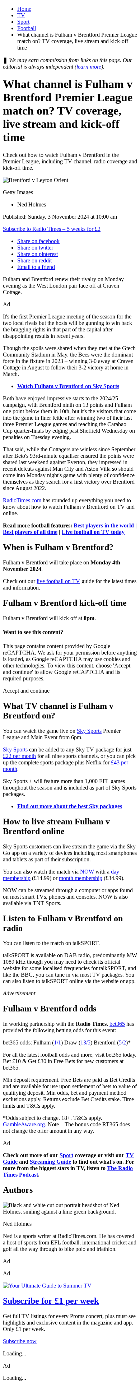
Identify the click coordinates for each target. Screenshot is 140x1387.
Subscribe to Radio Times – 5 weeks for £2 (52, 229)
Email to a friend (36, 267)
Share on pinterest (37, 254)
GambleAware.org (24, 1124)
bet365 (117, 1024)
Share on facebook (38, 241)
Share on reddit (34, 260)
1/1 (57, 1042)
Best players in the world (104, 525)
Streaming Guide (50, 1162)
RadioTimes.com (22, 500)
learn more (88, 67)
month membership (80, 878)
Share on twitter (35, 248)
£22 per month (19, 756)
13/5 (85, 1042)
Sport (23, 22)
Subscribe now (20, 1341)
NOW (87, 872)
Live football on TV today (93, 532)
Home (24, 9)
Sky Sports (89, 731)
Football (26, 28)
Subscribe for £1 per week (51, 1300)
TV (21, 15)
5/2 (122, 1042)
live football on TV (58, 581)
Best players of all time (30, 532)
